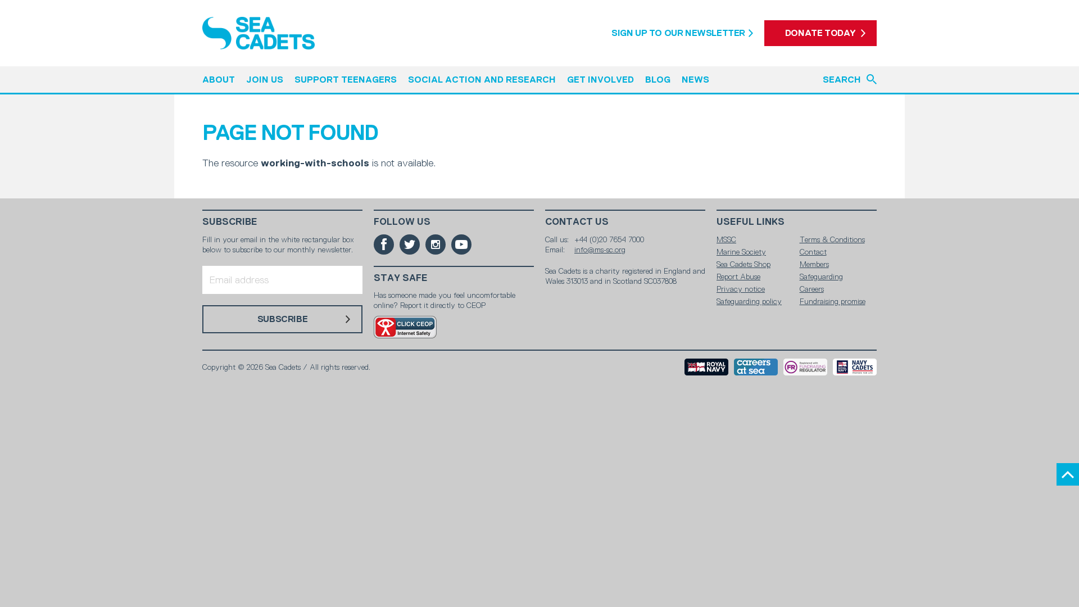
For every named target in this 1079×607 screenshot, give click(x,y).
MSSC (726, 239)
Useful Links (751, 221)
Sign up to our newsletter (678, 33)
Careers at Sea (756, 367)
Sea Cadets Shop (743, 264)
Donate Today (820, 33)
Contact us (577, 221)
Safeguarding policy (749, 301)
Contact (813, 251)
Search (842, 79)
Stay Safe (401, 278)
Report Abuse (738, 276)
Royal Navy (706, 367)
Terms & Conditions (832, 239)
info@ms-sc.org (599, 249)
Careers (812, 288)
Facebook (384, 244)
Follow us (402, 221)
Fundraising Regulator (805, 367)
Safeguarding (821, 276)
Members (814, 264)
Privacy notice (741, 288)
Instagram (435, 244)
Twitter (410, 244)
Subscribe (229, 221)
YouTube (461, 244)
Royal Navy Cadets (855, 367)
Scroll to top (1068, 474)
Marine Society (741, 251)
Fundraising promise (832, 301)
